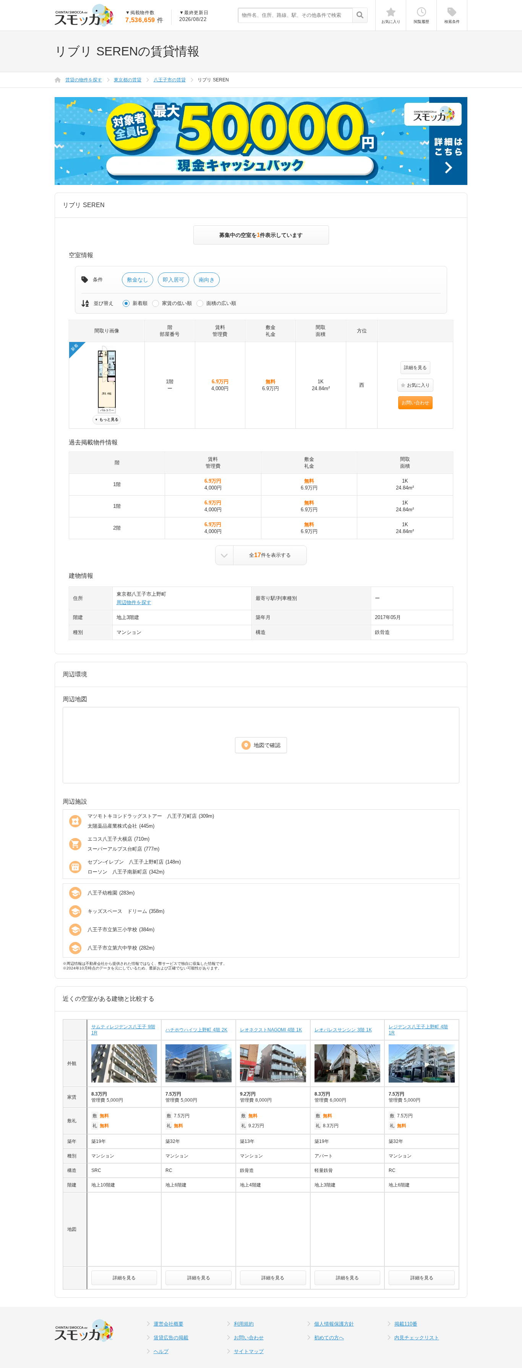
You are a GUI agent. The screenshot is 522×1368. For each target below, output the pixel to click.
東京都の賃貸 (127, 80)
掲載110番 (405, 1324)
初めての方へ (329, 1337)
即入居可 (173, 280)
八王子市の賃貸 (170, 80)
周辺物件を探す (134, 602)
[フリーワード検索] (359, 15)
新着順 (140, 303)
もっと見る (106, 419)
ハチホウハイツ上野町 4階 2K (196, 1029)
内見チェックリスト (416, 1337)
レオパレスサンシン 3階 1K (343, 1029)
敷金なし (137, 280)
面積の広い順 (221, 303)
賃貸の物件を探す (83, 80)
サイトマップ (249, 1351)
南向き (207, 280)
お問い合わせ (415, 402)
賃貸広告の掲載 (171, 1337)
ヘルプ (161, 1351)
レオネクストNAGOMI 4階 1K (271, 1029)
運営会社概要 (168, 1324)
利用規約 (244, 1324)
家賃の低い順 (177, 303)
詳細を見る (415, 367)
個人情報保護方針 (334, 1324)
